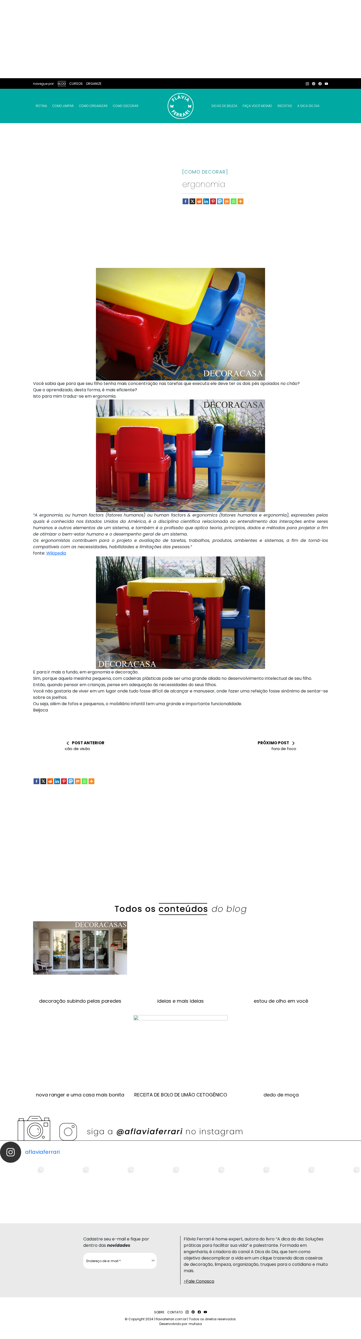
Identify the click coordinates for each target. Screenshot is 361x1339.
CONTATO (175, 1312)
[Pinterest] (213, 201)
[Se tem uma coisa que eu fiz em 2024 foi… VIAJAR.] (67, 1188)
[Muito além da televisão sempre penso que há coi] (338, 1188)
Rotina (41, 106)
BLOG (62, 83)
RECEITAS (284, 106)
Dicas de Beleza (224, 106)
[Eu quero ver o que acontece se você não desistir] (158, 1188)
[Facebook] (185, 201)
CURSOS (76, 83)
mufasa (195, 1324)
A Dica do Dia (308, 106)
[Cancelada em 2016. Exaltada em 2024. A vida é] (293, 1188)
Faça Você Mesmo (257, 106)
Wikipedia (56, 553)
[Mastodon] (220, 201)
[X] (192, 201)
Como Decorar (125, 106)
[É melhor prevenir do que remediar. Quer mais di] (22, 1188)
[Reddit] (199, 201)
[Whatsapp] (234, 201)
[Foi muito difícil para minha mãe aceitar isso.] (113, 1188)
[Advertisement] (180, 39)
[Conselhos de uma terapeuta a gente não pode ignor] (248, 1188)
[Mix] (227, 201)
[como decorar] (205, 172)
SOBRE (159, 1312)
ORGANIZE (93, 83)
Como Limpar (63, 106)
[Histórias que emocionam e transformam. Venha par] (203, 1188)
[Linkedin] (206, 201)
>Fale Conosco (199, 1281)
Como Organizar (93, 106)
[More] (240, 201)
